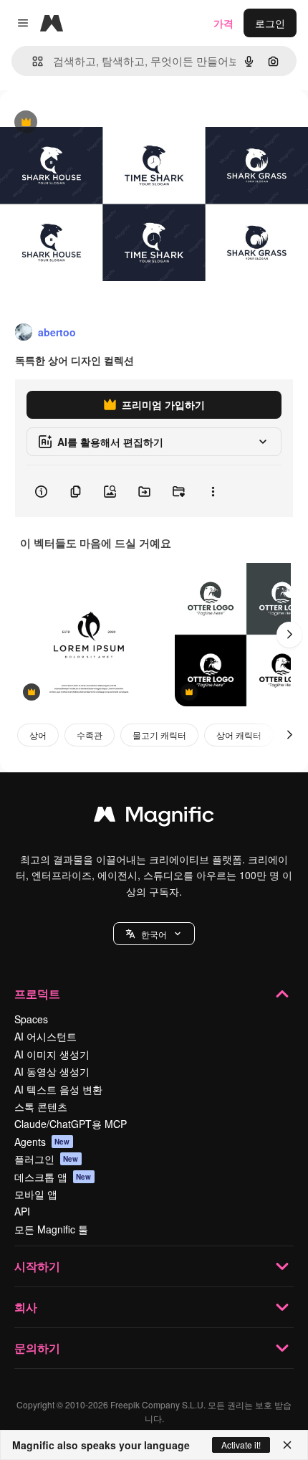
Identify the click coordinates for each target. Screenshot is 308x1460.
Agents (42, 1141)
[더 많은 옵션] (212, 491)
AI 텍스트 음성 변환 (58, 1089)
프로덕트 (37, 993)
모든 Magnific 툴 (51, 1229)
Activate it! (241, 1444)
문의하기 (37, 1348)
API (22, 1211)
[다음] (289, 634)
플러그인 (46, 1159)
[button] (154, 933)
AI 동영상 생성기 (52, 1071)
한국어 (154, 934)
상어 (38, 735)
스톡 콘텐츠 (40, 1106)
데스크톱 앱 (53, 1177)
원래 (82, 123)
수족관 (89, 735)
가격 (223, 23)
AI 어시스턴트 (45, 1036)
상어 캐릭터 (238, 735)
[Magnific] (154, 817)
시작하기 (37, 1266)
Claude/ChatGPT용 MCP (70, 1124)
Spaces (31, 1019)
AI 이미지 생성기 (52, 1054)
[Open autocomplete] (32, 61)
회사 (25, 1307)
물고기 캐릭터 (159, 735)
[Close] (287, 1445)
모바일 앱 (35, 1194)
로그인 (270, 23)
